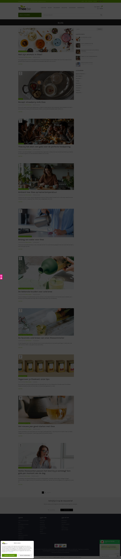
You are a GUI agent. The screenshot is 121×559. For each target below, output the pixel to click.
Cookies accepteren (9, 555)
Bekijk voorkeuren (25, 555)
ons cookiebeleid (10, 551)
